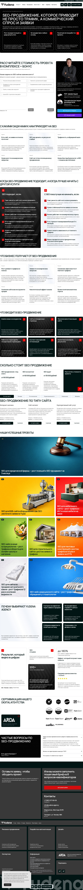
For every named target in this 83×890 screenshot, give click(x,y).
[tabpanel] (41, 412)
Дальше (51, 109)
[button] (18, 5)
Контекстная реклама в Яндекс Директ (10, 845)
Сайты (11, 687)
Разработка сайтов (34, 844)
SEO (2, 687)
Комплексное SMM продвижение (9, 847)
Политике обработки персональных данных (14, 881)
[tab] (7, 396)
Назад (30, 109)
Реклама (6, 687)
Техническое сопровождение (36, 845)
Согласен (7, 884)
